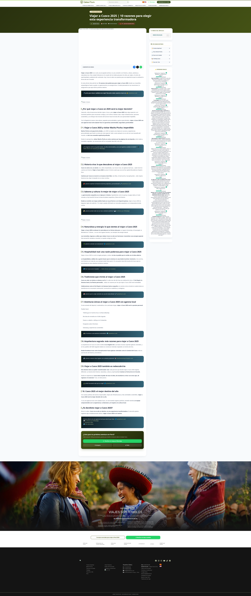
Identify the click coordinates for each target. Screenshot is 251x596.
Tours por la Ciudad (90, 568)
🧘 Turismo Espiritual (161, 48)
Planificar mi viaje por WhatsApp (113, 441)
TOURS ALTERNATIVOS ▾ (88, 5)
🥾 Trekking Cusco (161, 58)
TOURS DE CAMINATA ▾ (128, 5)
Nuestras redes (89, 422)
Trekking (88, 570)
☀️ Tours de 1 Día (161, 62)
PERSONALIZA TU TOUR (163, 2)
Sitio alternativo (89, 424)
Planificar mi (143, 537)
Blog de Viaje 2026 (145, 577)
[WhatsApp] (140, 67)
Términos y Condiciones (110, 568)
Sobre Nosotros (108, 564)
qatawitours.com (132, 93)
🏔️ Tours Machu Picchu (161, 51)
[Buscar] (128, 2)
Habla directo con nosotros (108, 269)
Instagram (98, 445)
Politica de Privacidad (146, 568)
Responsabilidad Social (146, 573)
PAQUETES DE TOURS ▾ (140, 5)
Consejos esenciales (107, 537)
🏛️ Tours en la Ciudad (161, 55)
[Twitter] (137, 67)
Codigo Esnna (144, 572)
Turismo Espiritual (90, 564)
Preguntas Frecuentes (146, 575)
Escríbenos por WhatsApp (122, 211)
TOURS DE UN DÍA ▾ (152, 5)
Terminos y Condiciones (146, 570)
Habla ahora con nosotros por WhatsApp (94, 148)
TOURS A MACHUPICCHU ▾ (114, 5)
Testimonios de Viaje (145, 579)
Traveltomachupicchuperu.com (125, 358)
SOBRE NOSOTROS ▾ (164, 5)
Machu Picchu (89, 566)
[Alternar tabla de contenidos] (167, 35)
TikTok (127, 445)
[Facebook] (134, 67)
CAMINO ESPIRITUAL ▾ (101, 5)
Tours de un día (89, 572)
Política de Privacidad (109, 566)
